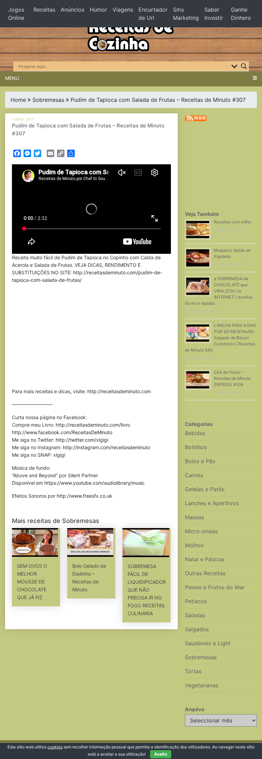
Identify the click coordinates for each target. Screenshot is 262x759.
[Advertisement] (91, 337)
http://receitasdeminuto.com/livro (93, 425)
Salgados (197, 629)
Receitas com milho (232, 221)
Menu (12, 78)
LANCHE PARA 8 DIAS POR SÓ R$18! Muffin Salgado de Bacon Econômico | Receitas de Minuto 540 (221, 338)
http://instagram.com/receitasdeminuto (106, 447)
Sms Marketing (186, 13)
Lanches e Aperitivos (212, 503)
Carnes (194, 475)
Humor (98, 9)
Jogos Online (16, 13)
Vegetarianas (201, 685)
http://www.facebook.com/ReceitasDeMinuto (62, 432)
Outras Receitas (205, 573)
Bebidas (195, 433)
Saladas (195, 615)
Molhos (194, 545)
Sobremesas (48, 99)
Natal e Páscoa (204, 559)
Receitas (44, 9)
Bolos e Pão (200, 461)
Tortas (193, 671)
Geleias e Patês (204, 489)
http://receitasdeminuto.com (119, 391)
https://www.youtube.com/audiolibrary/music (94, 483)
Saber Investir (213, 13)
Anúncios (72, 9)
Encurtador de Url (153, 13)
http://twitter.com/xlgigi (82, 440)
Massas (194, 517)
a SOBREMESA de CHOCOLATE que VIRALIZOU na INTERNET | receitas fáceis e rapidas (219, 291)
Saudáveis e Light (208, 643)
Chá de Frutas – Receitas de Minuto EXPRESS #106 (232, 378)
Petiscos (196, 601)
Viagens (123, 9)
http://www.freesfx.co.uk (84, 496)
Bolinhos (196, 447)
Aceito (160, 754)
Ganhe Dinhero (241, 13)
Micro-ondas (201, 531)
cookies (54, 746)
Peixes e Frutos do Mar (215, 587)
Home (18, 99)
